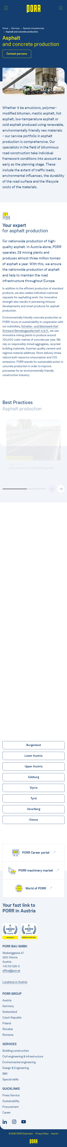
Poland (6, 1023)
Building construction (15, 1050)
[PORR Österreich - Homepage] (33, 8)
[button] (6, 8)
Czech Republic (12, 1017)
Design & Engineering (15, 1068)
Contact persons (17, 53)
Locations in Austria (14, 982)
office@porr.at (11, 970)
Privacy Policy (42, 1133)
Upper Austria (33, 766)
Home (5, 28)
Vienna (33, 819)
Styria (33, 787)
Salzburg (33, 777)
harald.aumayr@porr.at (18, 612)
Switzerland (9, 1012)
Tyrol (34, 798)
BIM (4, 1073)
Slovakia (7, 1029)
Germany (8, 1006)
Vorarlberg (33, 809)
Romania (7, 1035)
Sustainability (11, 1101)
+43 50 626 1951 (14, 608)
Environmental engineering (19, 1062)
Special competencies (33, 28)
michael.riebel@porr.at (17, 708)
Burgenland (33, 745)
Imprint (54, 1133)
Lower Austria (33, 756)
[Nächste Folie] (61, 489)
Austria (6, 1000)
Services (15, 28)
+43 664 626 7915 (15, 704)
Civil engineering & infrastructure (22, 1056)
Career (6, 1112)
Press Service (11, 1095)
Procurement (10, 1107)
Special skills (10, 1079)
